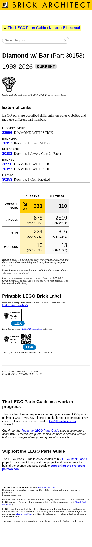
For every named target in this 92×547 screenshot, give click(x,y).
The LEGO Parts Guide (27, 28)
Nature (54, 28)
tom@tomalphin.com (62, 421)
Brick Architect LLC (47, 487)
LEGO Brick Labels (32, 328)
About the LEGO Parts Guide (40, 430)
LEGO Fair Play (24, 514)
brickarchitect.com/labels (15, 305)
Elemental (71, 28)
